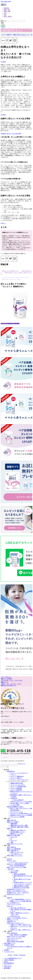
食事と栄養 (7, 11)
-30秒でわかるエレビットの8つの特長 (21, 801)
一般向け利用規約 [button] (9, 960)
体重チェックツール (13, 919)
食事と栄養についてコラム (14, 855)
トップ (3, 34)
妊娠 (5, 14)
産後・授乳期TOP (12, 933)
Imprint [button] (6, 961)
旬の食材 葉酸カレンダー (17, 832)
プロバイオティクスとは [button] (14, 904)
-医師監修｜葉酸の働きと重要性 (19, 827)
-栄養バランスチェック (16, 852)
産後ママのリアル (12, 940)
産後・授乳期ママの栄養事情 (18, 934)
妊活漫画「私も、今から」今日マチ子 (18, 892)
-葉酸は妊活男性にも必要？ (21, 886)
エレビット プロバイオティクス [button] (19, 779)
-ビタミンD (13, 837)
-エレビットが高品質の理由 (18, 786)
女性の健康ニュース (9, 943)
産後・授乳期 (8, 16)
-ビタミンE (13, 840)
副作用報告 (7, 968)
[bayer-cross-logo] (3, 27)
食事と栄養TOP (11, 847)
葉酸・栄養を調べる (13, 850)
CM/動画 (6, 950)
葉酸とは (9, 828)
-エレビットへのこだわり (17, 784)
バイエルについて (9, 951)
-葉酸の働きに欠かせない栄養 (18, 825)
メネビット (13, 774)
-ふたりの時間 (14, 870)
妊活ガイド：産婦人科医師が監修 (16, 864)
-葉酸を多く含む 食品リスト (18, 830)
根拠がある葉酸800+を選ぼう (15, 806)
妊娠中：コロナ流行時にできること (17, 918)
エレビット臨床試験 (16, 788)
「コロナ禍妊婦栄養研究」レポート (20, 899)
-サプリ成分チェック (16, 854)
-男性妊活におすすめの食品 (21, 887)
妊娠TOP (8, 34)
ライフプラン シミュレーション (19, 862)
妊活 (5, 13)
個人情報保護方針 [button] (9, 963)
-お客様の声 (13, 798)
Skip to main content (6, 1)
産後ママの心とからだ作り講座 (16, 936)
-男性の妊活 (13, 872)
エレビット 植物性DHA (17, 776)
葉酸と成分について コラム (15, 843)
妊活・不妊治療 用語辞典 (17, 865)
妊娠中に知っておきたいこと (21, 34)
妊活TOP (9, 859)
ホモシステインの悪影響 (17, 816)
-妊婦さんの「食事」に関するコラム (20, 924)
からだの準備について (13, 902)
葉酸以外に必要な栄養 (13, 835)
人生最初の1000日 (9, 945)
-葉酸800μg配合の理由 (16, 783)
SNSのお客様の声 (18, 800)
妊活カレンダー (11, 860)
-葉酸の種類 (13, 823)
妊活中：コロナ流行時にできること (17, 891)
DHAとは (9, 906)
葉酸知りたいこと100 (16, 833)
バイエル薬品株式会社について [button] (13, 958)
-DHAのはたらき (15, 916)
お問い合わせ (8, 966)
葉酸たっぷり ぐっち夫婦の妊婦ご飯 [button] (20, 901)
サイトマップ (8, 964)
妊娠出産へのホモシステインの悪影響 (21, 815)
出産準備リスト (11, 921)
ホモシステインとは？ (16, 811)
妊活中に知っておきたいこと (15, 894)
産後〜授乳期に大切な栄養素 (15, 941)
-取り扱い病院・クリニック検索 (19, 803)
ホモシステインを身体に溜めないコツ (21, 813)
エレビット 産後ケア (16, 778)
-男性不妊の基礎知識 (19, 874)
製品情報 (6, 8)
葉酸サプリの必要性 (13, 822)
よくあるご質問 (14, 805)
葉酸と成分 (7, 9)
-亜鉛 (11, 842)
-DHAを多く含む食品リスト (18, 907)
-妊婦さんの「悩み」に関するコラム (20, 929)
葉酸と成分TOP (11, 820)
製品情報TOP (11, 771)
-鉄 (11, 838)
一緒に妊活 (10, 869)
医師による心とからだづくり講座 (16, 867)
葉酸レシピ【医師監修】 (14, 849)
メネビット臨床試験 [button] (16, 790)
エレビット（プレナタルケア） (19, 773)
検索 (2, 21)
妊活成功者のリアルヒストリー (16, 889)
